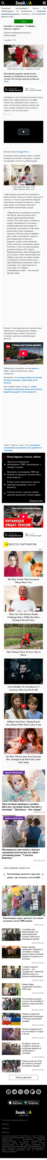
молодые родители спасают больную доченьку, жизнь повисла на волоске (23, 380)
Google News (22, 151)
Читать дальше (23, 1077)
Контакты (5, 1132)
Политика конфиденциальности (15, 1120)
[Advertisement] (23, 301)
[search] (3, 3)
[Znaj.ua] (23, 3)
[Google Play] (31, 1102)
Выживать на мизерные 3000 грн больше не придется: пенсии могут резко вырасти (24, 474)
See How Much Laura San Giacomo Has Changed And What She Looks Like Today (23, 759)
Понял (23, 21)
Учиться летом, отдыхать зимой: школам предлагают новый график (24, 493)
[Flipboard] (32, 1091)
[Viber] (20, 1091)
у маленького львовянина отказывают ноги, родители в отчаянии (23, 447)
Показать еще (36, 500)
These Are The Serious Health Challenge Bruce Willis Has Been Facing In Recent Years (23, 617)
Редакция (6, 1128)
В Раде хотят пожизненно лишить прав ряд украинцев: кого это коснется (23, 484)
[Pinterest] (38, 1091)
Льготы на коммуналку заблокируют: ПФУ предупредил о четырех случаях (24, 464)
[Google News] (26, 1091)
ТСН (6, 81)
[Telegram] (14, 1091)
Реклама (5, 1124)
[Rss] (8, 1091)
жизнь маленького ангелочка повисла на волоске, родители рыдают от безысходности (23, 389)
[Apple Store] (15, 1102)
